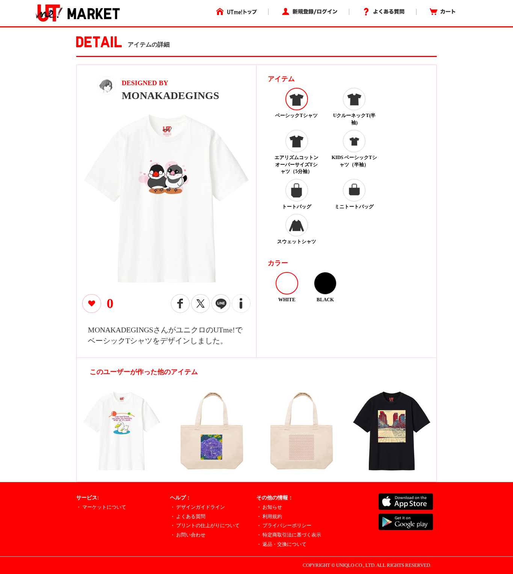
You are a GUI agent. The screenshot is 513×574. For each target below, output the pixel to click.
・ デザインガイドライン (197, 507)
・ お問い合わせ (187, 535)
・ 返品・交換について (281, 544)
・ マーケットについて (101, 507)
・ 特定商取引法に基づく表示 (288, 535)
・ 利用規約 (269, 516)
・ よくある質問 (187, 516)
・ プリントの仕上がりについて (205, 525)
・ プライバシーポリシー (283, 525)
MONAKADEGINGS (170, 95)
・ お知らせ (269, 507)
